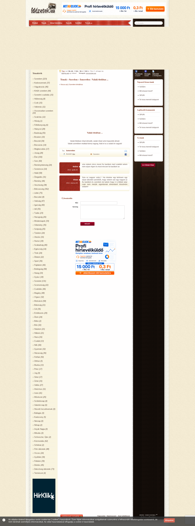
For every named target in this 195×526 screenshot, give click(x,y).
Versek (88, 23)
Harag (36, 273)
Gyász (37, 277)
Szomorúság (39, 285)
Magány (37, 293)
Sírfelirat (37, 445)
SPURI (142, 95)
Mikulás (37, 433)
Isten (36, 393)
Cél (35, 309)
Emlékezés (39, 313)
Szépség (38, 229)
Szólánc (142, 87)
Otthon (37, 361)
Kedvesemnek (40, 83)
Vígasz (37, 297)
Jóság (36, 153)
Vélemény (38, 225)
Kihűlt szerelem (40, 91)
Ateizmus (38, 389)
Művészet (38, 397)
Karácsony (38, 417)
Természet (38, 473)
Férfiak (37, 357)
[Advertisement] (97, 48)
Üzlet (36, 381)
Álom (36, 317)
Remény (37, 181)
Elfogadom (169, 520)
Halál (36, 173)
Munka (37, 365)
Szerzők (69, 23)
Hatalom (37, 329)
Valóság (37, 201)
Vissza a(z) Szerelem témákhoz (72, 84)
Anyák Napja (39, 429)
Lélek (36, 193)
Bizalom (37, 137)
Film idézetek (39, 449)
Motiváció (38, 301)
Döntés (37, 465)
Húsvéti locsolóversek (43, 409)
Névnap (37, 421)
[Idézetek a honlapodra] (153, 72)
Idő (35, 209)
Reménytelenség (41, 165)
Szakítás (38, 117)
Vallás (36, 385)
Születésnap (39, 401)
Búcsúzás (38, 145)
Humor (37, 241)
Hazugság (38, 217)
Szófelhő (78, 23)
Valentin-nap (39, 405)
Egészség (38, 249)
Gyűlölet (37, 457)
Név (76, 203)
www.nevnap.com (91, 73)
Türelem (37, 233)
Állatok (37, 257)
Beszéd (37, 141)
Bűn (36, 325)
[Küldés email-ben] (126, 151)
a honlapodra (156, 74)
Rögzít (87, 224)
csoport (138, 74)
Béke (36, 321)
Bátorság (38, 305)
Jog (35, 373)
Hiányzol (37, 129)
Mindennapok (39, 221)
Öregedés (38, 177)
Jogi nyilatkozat (124, 516)
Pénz (36, 369)
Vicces (37, 453)
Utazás (37, 237)
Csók (36, 103)
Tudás (36, 213)
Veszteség (38, 185)
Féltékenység (39, 125)
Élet (36, 157)
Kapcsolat (101, 516)
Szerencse (38, 169)
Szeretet (37, 281)
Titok (36, 253)
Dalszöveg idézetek (42, 469)
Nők (36, 345)
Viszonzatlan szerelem (43, 111)
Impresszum (111, 516)
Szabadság (39, 245)
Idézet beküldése (56, 23)
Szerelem (38, 79)
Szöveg (75, 207)
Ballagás (37, 413)
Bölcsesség (39, 189)
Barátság (38, 133)
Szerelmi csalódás (42, 95)
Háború (37, 333)
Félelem (37, 461)
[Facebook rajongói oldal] (136, 72)
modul (147, 74)
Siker (36, 377)
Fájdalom (38, 265)
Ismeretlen (70, 151)
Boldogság (38, 269)
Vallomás (38, 107)
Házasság (38, 353)
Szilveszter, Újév (41, 437)
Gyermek (38, 349)
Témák (43, 23)
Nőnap (37, 425)
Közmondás (39, 441)
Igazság (37, 205)
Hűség (37, 121)
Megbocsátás (39, 149)
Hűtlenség (38, 99)
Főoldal (35, 23)
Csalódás (38, 289)
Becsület (38, 197)
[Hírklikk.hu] (44, 512)
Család (37, 341)
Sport (36, 261)
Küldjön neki (65, 73)
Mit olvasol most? (146, 91)
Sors (36, 161)
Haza (36, 337)
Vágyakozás (39, 87)
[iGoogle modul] (145, 72)
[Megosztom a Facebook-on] (126, 155)
